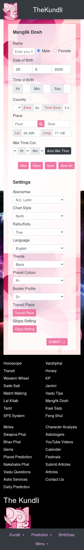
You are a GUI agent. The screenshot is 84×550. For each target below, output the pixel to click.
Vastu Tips (54, 393)
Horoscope (13, 363)
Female (63, 50)
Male (46, 50)
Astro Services (16, 479)
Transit (9, 370)
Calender (53, 449)
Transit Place (24, 304)
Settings (22, 182)
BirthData (66, 534)
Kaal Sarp (54, 408)
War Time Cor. (24, 142)
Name (18, 43)
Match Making (15, 393)
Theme (18, 256)
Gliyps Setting (24, 320)
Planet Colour (24, 272)
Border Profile (24, 288)
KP (48, 378)
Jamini (51, 385)
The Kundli (21, 499)
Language (21, 240)
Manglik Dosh (57, 400)
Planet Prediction (18, 456)
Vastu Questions (17, 471)
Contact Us (55, 479)
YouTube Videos (59, 441)
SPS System (14, 415)
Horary (51, 370)
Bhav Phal (12, 441)
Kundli (15, 534)
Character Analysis (61, 426)
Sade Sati (12, 385)
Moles (9, 426)
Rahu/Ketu (22, 224)
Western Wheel (16, 378)
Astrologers (55, 434)
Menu (40, 543)
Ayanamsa (21, 191)
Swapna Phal (15, 434)
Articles (52, 471)
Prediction (40, 534)
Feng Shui (54, 415)
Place (17, 115)
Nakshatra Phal (16, 464)
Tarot (8, 408)
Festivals (53, 456)
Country (19, 99)
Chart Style (22, 207)
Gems (8, 449)
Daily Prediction (17, 486)
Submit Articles (58, 464)
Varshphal (54, 363)
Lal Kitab (11, 400)
